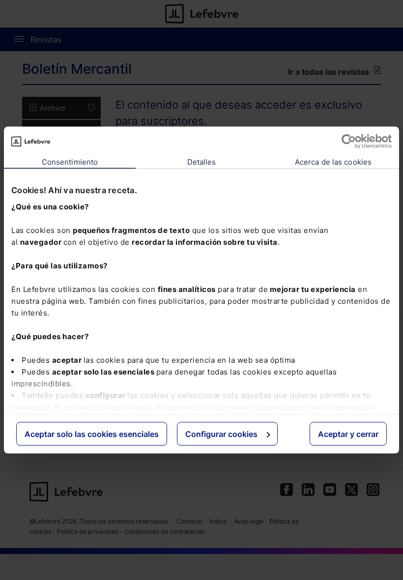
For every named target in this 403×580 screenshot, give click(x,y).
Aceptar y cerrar (348, 434)
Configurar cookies (221, 434)
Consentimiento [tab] (70, 162)
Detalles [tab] (201, 162)
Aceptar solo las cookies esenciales (92, 434)
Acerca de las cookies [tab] (333, 162)
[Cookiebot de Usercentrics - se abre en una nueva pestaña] (349, 141)
